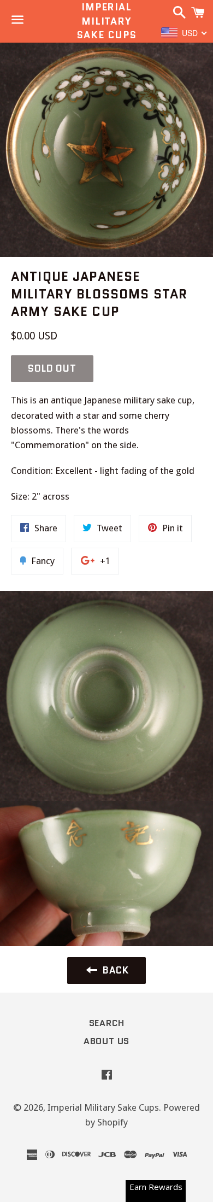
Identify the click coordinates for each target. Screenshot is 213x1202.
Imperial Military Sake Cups (106, 21)
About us (106, 1041)
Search (107, 1023)
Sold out (52, 368)
